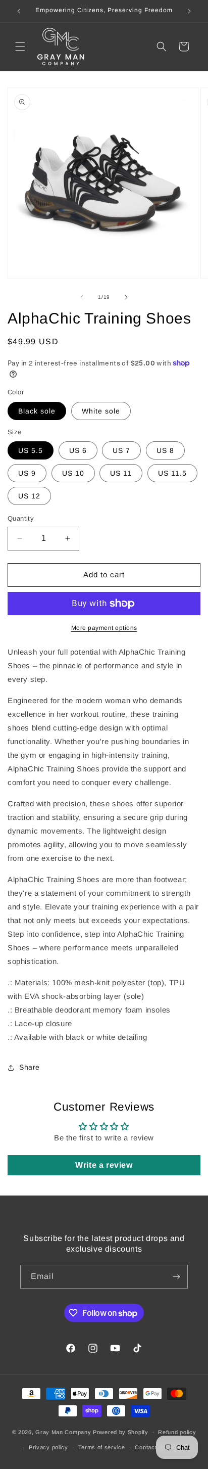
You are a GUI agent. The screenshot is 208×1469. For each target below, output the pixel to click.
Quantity (21, 518)
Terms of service (101, 1447)
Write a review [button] (103, 1165)
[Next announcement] (189, 11)
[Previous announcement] (19, 11)
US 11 (121, 473)
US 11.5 (172, 473)
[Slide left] (82, 297)
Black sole (37, 411)
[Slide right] (126, 297)
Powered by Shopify (120, 1432)
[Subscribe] (176, 1277)
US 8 (165, 450)
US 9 (27, 473)
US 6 (78, 450)
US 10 (73, 473)
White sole (101, 411)
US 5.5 (30, 450)
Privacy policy (48, 1447)
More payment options (104, 627)
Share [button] (29, 1067)
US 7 (121, 450)
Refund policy (177, 1432)
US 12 (29, 496)
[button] (20, 46)
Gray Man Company (63, 1432)
